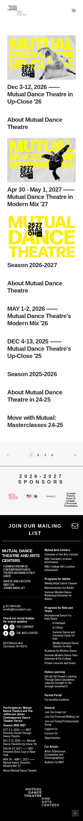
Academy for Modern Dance (61, 651)
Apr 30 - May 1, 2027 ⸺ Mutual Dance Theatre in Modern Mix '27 (41, 196)
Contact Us (51, 733)
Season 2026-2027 (32, 265)
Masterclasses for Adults (59, 588)
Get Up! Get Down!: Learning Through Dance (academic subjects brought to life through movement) (61, 681)
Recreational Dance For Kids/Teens (58, 617)
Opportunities (52, 738)
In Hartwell (59, 623)
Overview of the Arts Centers (61, 554)
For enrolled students (57, 699)
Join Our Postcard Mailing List (62, 716)
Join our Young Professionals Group (62, 722)
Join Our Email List (55, 712)
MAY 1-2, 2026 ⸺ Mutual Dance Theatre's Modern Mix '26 (39, 316)
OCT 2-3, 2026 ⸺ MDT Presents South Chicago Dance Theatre (17, 733)
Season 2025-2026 (32, 374)
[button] (73, 10)
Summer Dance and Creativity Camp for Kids (64, 635)
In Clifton (58, 627)
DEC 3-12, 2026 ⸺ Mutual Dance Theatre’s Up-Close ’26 (20, 742)
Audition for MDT (54, 762)
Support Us (51, 729)
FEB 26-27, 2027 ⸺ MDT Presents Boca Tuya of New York (19, 752)
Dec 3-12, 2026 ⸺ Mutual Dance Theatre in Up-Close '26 (40, 94)
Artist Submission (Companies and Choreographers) (55, 755)
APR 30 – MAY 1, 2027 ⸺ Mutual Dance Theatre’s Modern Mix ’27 (19, 763)
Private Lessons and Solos (60, 663)
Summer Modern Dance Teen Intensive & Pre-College (61, 656)
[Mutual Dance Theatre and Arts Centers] (17, 10)
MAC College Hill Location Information (60, 568)
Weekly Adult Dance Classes (61, 583)
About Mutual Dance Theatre (19, 770)
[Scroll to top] (75, 813)
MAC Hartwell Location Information (58, 560)
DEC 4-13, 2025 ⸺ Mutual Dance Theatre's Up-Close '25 (39, 348)
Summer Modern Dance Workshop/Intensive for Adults (58, 595)
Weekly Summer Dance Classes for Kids (66, 644)
